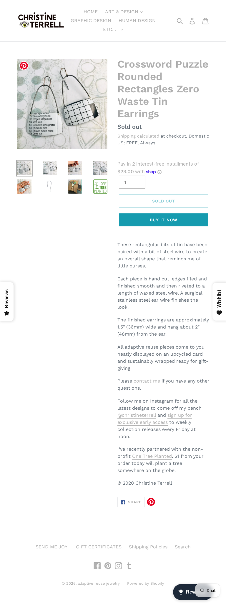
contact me (147, 381)
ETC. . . (111, 29)
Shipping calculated (138, 136)
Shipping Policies (148, 547)
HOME (91, 11)
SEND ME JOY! (52, 547)
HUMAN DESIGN (137, 20)
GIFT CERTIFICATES (99, 547)
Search (183, 547)
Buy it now (163, 220)
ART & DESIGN (122, 11)
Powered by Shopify (145, 583)
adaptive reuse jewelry (99, 583)
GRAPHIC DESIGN (91, 20)
